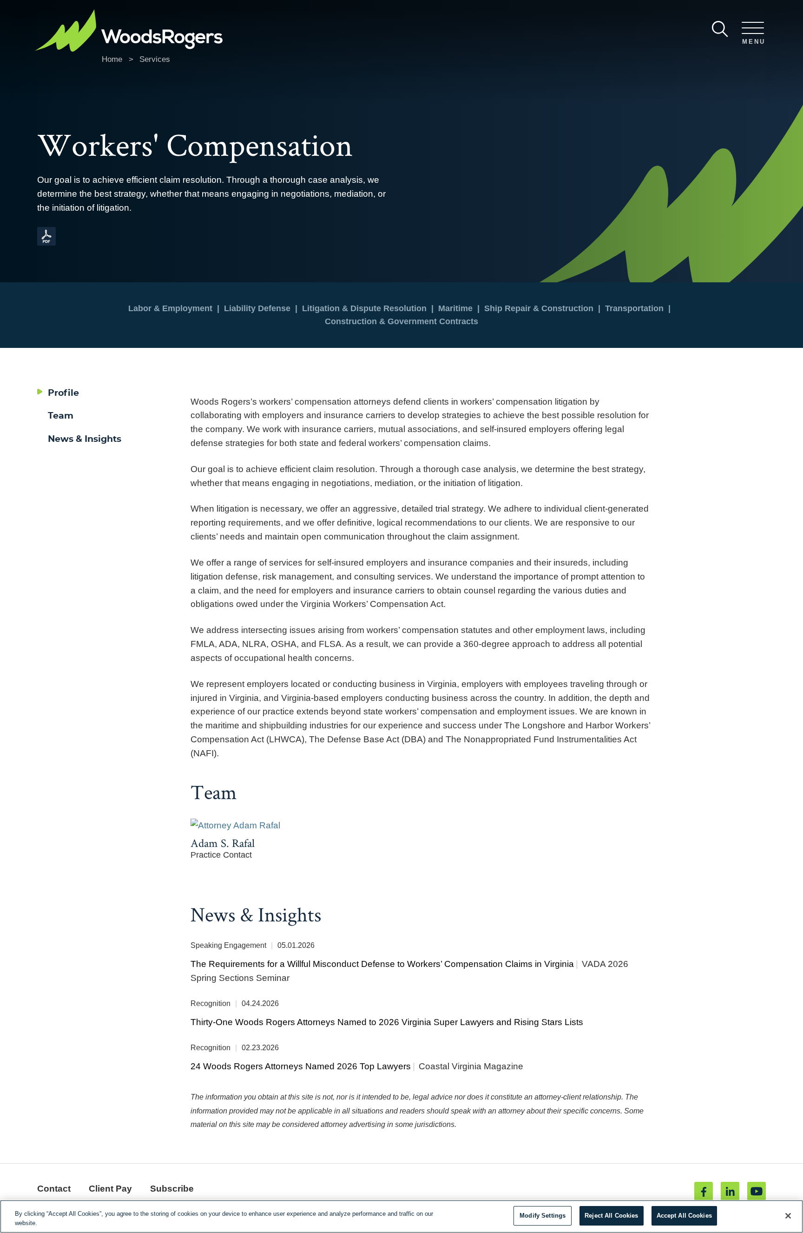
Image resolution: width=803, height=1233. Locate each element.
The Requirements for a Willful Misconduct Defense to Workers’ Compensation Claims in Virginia (382, 964)
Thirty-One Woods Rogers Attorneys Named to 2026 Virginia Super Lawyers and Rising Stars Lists (387, 1022)
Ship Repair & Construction (538, 308)
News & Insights (84, 439)
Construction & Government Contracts (401, 321)
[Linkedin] (730, 1191)
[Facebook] (703, 1191)
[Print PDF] (46, 243)
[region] (401, 1216)
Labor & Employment (170, 308)
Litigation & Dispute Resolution (364, 308)
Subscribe (172, 1188)
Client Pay (110, 1188)
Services (154, 59)
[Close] (788, 1216)
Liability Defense (257, 308)
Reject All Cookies (611, 1215)
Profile (63, 393)
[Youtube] (756, 1191)
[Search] (720, 29)
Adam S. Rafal (223, 842)
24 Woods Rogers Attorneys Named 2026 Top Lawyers (301, 1066)
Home (112, 59)
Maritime (455, 308)
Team (60, 416)
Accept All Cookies (684, 1215)
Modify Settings (543, 1215)
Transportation (634, 308)
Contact (54, 1188)
